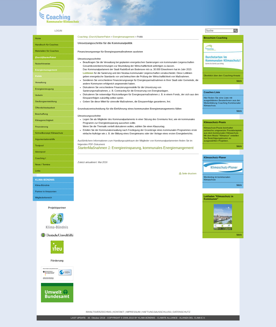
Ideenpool (40, 152)
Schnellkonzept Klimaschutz (49, 133)
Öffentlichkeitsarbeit (45, 107)
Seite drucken (189, 173)
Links (37, 171)
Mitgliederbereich (43, 197)
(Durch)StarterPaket (45, 57)
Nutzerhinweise (42, 63)
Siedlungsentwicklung (46, 101)
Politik (38, 76)
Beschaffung (41, 114)
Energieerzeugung (44, 89)
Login (58, 30)
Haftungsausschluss (156, 312)
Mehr (239, 81)
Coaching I (40, 158)
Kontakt (118, 312)
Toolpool (39, 145)
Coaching (83, 36)
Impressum (133, 312)
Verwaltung (40, 82)
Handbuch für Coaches (46, 44)
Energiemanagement (46, 70)
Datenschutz (181, 312)
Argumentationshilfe (45, 139)
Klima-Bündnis (42, 185)
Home (38, 38)
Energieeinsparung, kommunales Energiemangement (136, 148)
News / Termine (42, 164)
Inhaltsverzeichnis (98, 312)
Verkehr (39, 95)
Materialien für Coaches (47, 51)
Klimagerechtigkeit (44, 120)
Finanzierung (41, 126)
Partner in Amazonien (45, 191)
